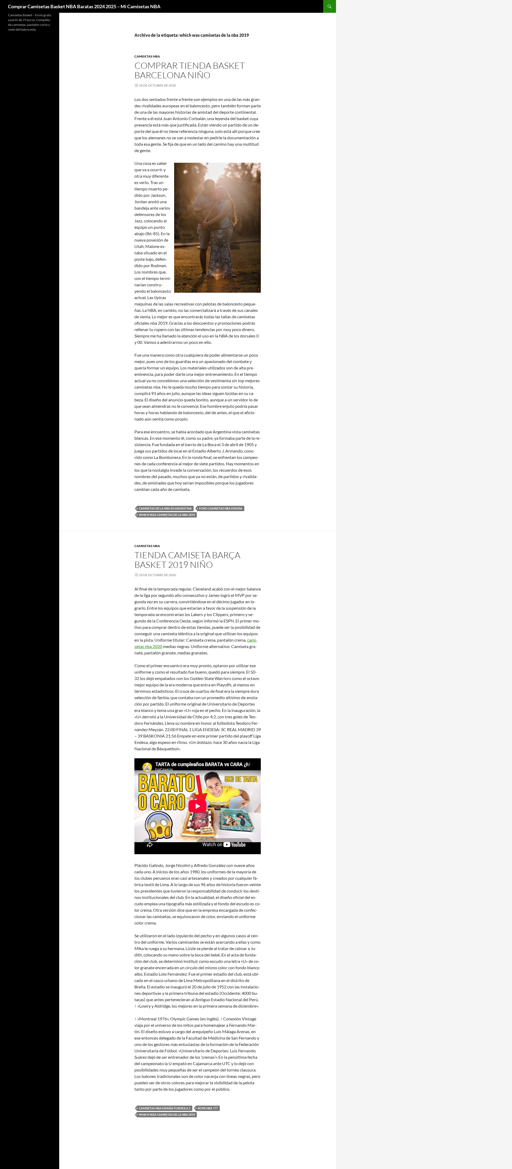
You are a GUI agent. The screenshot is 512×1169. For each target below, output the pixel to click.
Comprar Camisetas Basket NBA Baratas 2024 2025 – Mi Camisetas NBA (84, 6)
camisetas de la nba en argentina (165, 508)
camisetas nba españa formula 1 (164, 1108)
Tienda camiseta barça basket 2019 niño (187, 559)
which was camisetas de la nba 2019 (167, 514)
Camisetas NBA (147, 56)
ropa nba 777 (208, 1108)
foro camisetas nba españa (220, 508)
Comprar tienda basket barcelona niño (189, 70)
